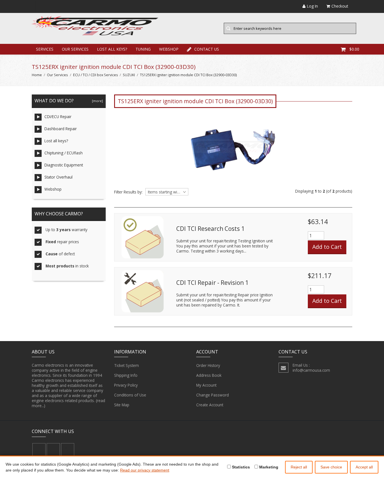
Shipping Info (125, 375)
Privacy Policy (126, 385)
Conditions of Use (130, 395)
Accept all (364, 467)
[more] (96, 101)
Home (37, 75)
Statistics (240, 467)
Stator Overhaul (58, 177)
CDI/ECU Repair (57, 116)
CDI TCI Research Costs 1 (210, 229)
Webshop (169, 49)
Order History (208, 365)
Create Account (209, 404)
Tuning (143, 49)
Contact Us (206, 49)
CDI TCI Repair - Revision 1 (212, 283)
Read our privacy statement (144, 470)
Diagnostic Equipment (63, 165)
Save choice (331, 467)
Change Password (212, 395)
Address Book (209, 375)
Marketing (268, 467)
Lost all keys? (112, 49)
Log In (312, 6)
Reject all (299, 467)
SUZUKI (129, 75)
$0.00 (354, 49)
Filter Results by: (128, 192)
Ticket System (126, 365)
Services (44, 49)
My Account (206, 385)
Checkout (339, 6)
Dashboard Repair (60, 128)
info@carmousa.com (311, 370)
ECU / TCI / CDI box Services (95, 75)
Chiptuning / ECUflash (63, 152)
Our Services (75, 49)
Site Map (121, 404)
